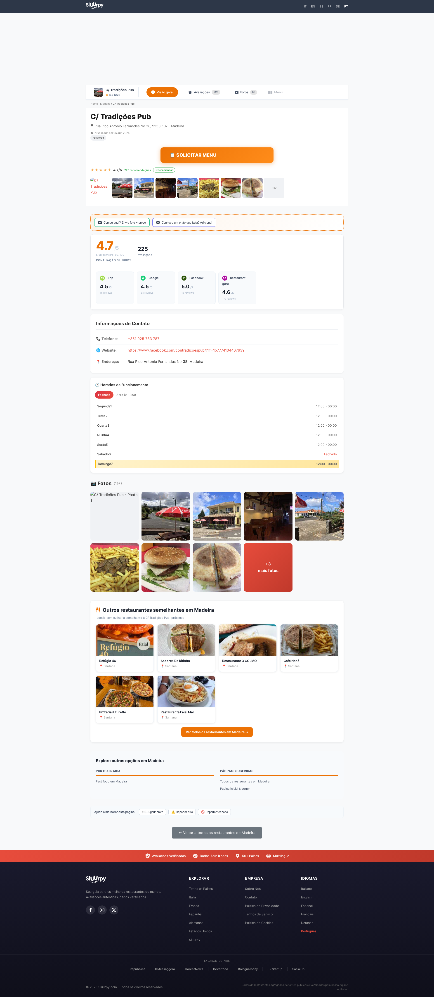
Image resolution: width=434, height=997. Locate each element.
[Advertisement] (217, 48)
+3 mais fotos (268, 567)
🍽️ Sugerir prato (152, 812)
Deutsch (307, 923)
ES (321, 6)
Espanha (195, 914)
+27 (274, 187)
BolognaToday (248, 969)
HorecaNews (194, 969)
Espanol (307, 906)
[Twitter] (113, 909)
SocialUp (298, 969)
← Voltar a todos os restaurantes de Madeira (217, 832)
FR (329, 6)
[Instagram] (102, 909)
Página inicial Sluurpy (235, 788)
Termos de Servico (259, 914)
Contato (251, 897)
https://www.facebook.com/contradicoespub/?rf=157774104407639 (186, 350)
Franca (194, 906)
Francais (307, 914)
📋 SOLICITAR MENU (193, 155)
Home (94, 103)
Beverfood (220, 969)
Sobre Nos (253, 889)
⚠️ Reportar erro (182, 812)
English (306, 897)
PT (346, 6)
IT (305, 6)
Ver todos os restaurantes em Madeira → (217, 732)
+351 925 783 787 (143, 338)
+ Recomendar (164, 170)
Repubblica (137, 969)
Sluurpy (194, 940)
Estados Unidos (200, 931)
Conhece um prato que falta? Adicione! (187, 222)
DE (338, 6)
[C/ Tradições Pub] (100, 188)
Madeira (105, 103)
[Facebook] (90, 909)
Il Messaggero (165, 969)
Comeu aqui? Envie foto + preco (125, 222)
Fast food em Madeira (111, 781)
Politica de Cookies (259, 923)
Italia (192, 897)
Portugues (308, 931)
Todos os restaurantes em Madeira (244, 781)
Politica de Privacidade (262, 906)
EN (313, 6)
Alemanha (196, 923)
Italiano (306, 889)
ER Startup (275, 969)
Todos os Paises (201, 889)
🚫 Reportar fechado (214, 812)
